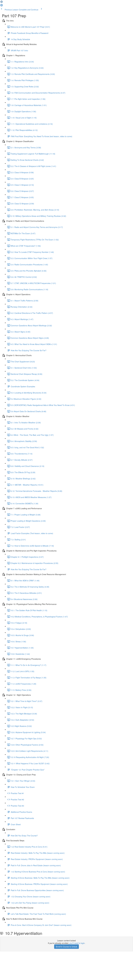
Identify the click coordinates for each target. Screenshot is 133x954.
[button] (1, 2)
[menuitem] (1, 6)
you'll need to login (77, 943)
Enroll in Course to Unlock (66, 946)
